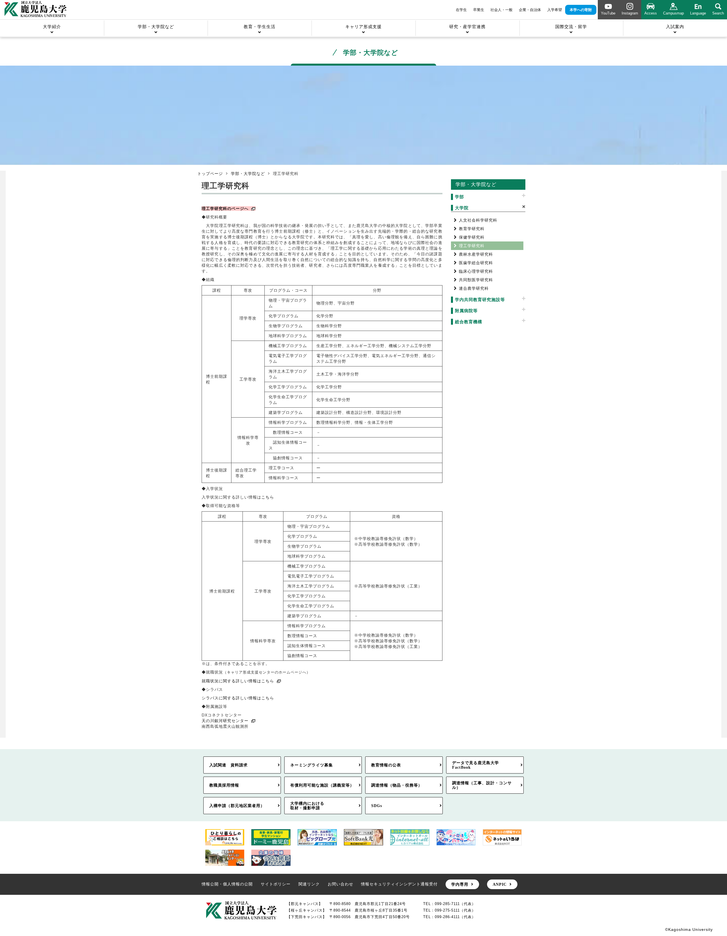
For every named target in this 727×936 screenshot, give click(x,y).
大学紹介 (52, 26)
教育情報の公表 (386, 765)
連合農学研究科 (474, 288)
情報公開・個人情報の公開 (227, 884)
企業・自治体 (530, 10)
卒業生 (478, 10)
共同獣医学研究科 (476, 280)
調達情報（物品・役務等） (396, 785)
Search (718, 13)
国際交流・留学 (571, 26)
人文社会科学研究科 (478, 220)
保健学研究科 (471, 237)
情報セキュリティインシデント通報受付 (399, 884)
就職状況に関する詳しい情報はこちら (238, 681)
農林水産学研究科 (476, 254)
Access (650, 13)
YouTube (608, 13)
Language (698, 13)
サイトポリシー (276, 884)
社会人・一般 (501, 10)
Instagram (630, 13)
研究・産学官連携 (467, 26)
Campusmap (673, 13)
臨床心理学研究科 (476, 271)
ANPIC (500, 884)
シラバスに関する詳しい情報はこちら (238, 698)
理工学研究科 (471, 245)
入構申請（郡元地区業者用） (237, 806)
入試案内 (675, 26)
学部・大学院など (156, 26)
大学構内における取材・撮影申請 (307, 805)
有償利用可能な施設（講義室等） (322, 785)
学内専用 (459, 884)
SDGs (376, 806)
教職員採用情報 (224, 785)
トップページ (210, 173)
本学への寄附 (581, 10)
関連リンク (309, 884)
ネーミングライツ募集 (311, 765)
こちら (267, 497)
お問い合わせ (340, 884)
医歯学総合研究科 (476, 262)
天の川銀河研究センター (225, 720)
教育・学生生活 (259, 26)
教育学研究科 (471, 228)
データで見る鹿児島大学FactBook (475, 765)
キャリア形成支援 (363, 26)
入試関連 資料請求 (228, 765)
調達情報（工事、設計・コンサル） (482, 785)
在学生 (461, 10)
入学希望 (554, 10)
